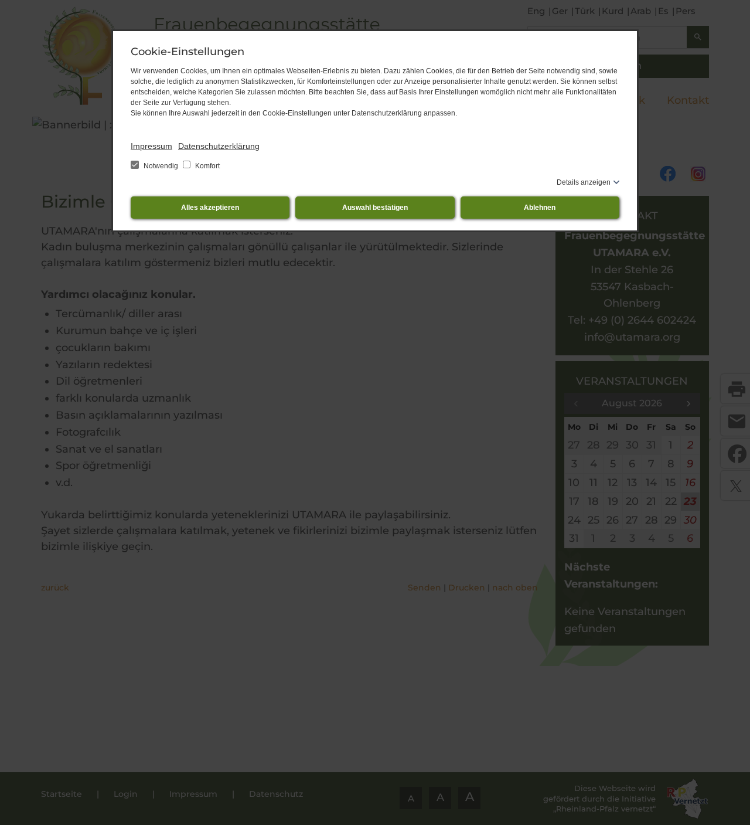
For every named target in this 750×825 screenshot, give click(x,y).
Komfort (206, 166)
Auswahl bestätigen (375, 207)
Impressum (151, 146)
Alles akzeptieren (210, 207)
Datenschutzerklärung (219, 146)
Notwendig (161, 166)
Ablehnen (539, 207)
